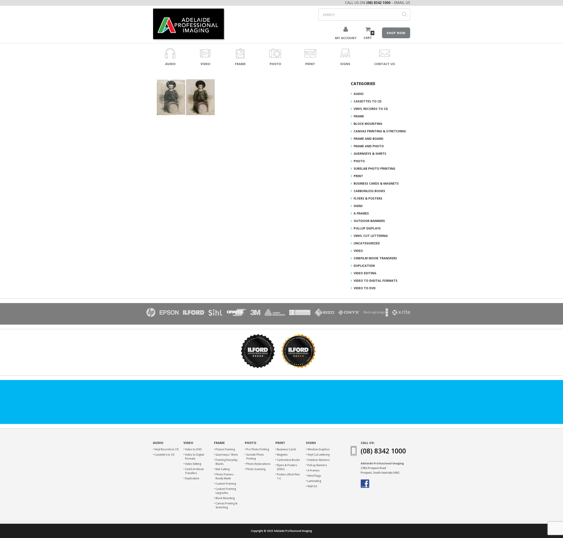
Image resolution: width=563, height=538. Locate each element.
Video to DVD (365, 288)
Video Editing (365, 273)
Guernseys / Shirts (227, 454)
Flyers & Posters (368, 198)
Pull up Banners (317, 465)
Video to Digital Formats (375, 280)
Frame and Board (368, 138)
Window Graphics (318, 449)
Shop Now (396, 33)
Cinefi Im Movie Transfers (194, 471)
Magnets (282, 454)
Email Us (402, 2)
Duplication (364, 266)
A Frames (361, 213)
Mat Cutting (223, 469)
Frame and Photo (369, 146)
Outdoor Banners (369, 221)
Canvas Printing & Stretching (380, 131)
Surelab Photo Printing (374, 168)
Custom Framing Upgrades (226, 491)
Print (358, 176)
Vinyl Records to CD (371, 109)
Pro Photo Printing (257, 449)
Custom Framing (226, 483)
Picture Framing (225, 449)
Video (358, 251)
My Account (346, 38)
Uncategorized (367, 243)
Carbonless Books (369, 191)
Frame (359, 116)
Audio (359, 94)
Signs (358, 206)
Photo (359, 161)
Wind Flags (314, 476)
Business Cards (286, 449)
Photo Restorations (258, 464)
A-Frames (313, 470)
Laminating (314, 481)
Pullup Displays (367, 228)
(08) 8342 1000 (378, 2)
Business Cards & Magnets (376, 183)
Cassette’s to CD (164, 454)
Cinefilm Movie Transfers (375, 258)
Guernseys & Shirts (370, 153)
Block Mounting (368, 124)
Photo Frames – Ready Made (225, 476)
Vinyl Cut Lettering (371, 236)
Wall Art (312, 486)
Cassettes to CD (368, 101)
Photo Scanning (255, 469)
